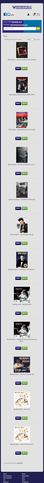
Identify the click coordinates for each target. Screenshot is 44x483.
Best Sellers (25, 476)
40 (21, 463)
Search (38, 28)
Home (5, 474)
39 (19, 463)
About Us (6, 482)
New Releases (7, 476)
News (23, 474)
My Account (28, 14)
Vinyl (23, 480)
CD (4, 480)
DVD (23, 478)
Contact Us (25, 482)
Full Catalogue (7, 478)
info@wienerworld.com (19, 25)
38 (17, 463)
